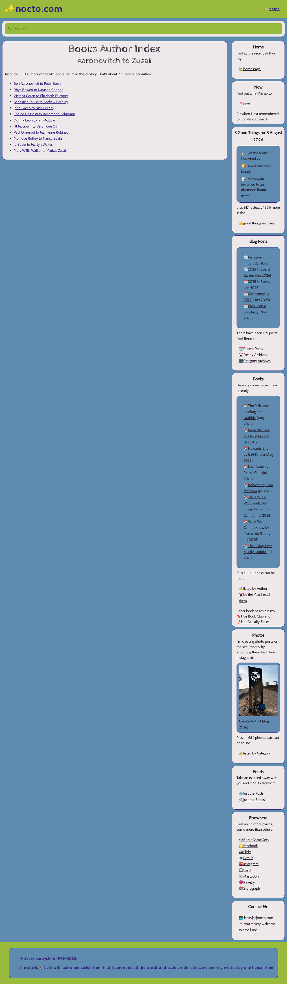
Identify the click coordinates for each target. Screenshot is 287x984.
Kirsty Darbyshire (39, 958)
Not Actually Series (255, 622)
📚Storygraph (249, 888)
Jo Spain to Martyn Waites (33, 144)
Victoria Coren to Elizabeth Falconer (41, 96)
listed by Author (255, 588)
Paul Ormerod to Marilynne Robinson (42, 132)
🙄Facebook (248, 846)
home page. (252, 69)
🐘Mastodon (249, 876)
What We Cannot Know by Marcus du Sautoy (257, 527)
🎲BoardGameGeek (254, 840)
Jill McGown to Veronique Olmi (37, 126)
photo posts (264, 641)
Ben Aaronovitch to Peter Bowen (38, 83)
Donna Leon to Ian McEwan (35, 120)
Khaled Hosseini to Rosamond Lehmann (44, 114)
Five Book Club (252, 616)
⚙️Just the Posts (251, 793)
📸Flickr (245, 852)
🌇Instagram (249, 864)
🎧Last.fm (246, 870)
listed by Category (257, 753)
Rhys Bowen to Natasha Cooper (38, 90)
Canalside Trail (250, 721)
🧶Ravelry (247, 882)
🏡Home (272, 9)
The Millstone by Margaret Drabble (256, 411)
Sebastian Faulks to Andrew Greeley (41, 102)
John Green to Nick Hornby (34, 108)
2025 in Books (259, 282)
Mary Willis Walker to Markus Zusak (40, 150)
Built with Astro (58, 967)
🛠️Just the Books (252, 800)
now (246, 104)
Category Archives (257, 361)
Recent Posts (253, 349)
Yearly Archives (255, 355)
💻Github (246, 858)
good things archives (258, 223)
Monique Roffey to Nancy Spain (38, 138)
